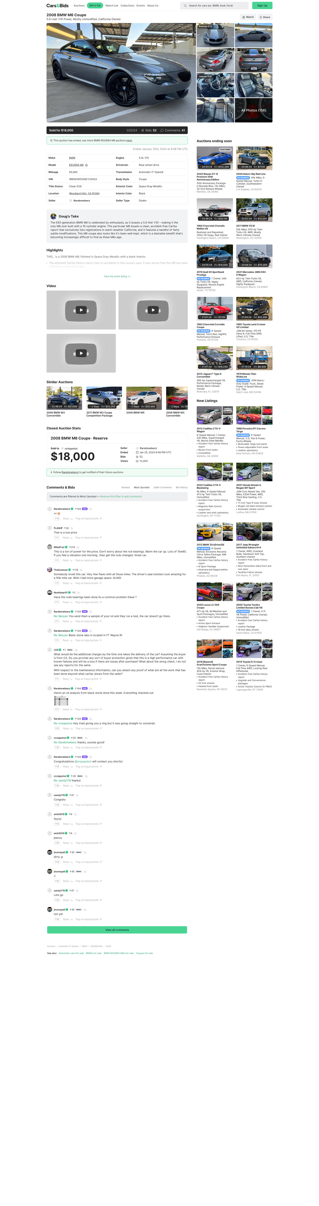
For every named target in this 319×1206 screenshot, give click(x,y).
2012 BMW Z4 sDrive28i (210, 544)
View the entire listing (115, 276)
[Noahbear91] (49, 592)
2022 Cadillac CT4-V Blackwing (209, 486)
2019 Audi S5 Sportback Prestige (210, 273)
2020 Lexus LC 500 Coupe (208, 606)
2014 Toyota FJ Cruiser (249, 661)
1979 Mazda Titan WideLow (246, 375)
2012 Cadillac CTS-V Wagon (208, 430)
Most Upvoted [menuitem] (141, 487)
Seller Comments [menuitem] (163, 487)
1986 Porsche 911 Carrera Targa (251, 430)
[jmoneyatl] (49, 852)
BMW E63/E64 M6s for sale (119, 953)
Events (141, 5)
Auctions (79, 5)
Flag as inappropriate (87, 518)
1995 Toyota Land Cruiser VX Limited (251, 326)
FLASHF (58, 528)
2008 (108, 946)
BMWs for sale (94, 953)
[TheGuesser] (49, 569)
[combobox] (214, 5)
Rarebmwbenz (82, 200)
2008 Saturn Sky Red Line (251, 173)
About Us (152, 5)
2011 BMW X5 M (245, 225)
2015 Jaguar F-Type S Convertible (209, 375)
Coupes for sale (144, 953)
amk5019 (59, 814)
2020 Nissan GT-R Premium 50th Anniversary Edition (208, 176)
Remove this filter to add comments (121, 496)
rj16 (56, 649)
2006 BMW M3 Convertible (56, 414)
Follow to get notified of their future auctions (88, 472)
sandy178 (59, 795)
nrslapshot (71, 448)
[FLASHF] (49, 527)
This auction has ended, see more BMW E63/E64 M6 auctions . (93, 140)
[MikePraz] (49, 547)
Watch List (112, 5)
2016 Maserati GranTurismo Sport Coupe (212, 663)
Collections (127, 5)
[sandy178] (49, 795)
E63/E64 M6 (76, 164)
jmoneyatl (59, 852)
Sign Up (262, 5)
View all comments (117, 930)
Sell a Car (95, 5)
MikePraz (59, 547)
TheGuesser (61, 569)
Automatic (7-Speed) (68, 946)
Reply (66, 518)
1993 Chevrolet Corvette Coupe (211, 326)
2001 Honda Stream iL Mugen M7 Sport (248, 486)
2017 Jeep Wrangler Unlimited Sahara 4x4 (248, 546)
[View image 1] (61, 701)
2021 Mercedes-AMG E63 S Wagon (251, 273)
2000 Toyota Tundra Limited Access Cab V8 (249, 606)
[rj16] (49, 649)
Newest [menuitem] (125, 487)
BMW (72, 157)
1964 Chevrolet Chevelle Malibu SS (211, 227)
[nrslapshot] (62, 448)
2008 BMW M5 (135, 412)
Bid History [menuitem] (182, 487)
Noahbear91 (61, 592)
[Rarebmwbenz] (70, 200)
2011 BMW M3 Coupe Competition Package (99, 414)
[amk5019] (49, 814)
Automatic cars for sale (71, 953)
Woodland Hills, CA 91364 (84, 193)
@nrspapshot (83, 761)
